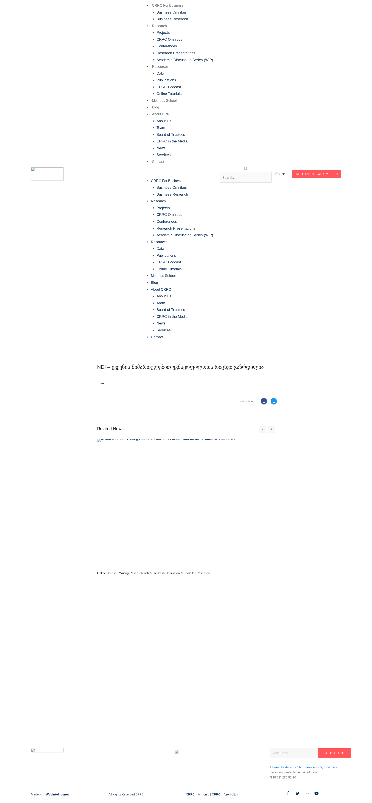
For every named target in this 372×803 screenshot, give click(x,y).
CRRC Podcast (169, 87)
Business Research (172, 19)
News (161, 148)
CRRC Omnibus (169, 39)
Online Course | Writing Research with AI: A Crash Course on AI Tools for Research (153, 573)
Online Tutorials (169, 94)
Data (160, 73)
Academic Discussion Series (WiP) (185, 60)
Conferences (167, 46)
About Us (164, 121)
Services (164, 155)
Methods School (164, 100)
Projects (163, 33)
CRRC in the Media (172, 141)
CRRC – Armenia (197, 794)
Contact (158, 162)
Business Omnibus (172, 12)
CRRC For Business (167, 5)
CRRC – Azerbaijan (225, 794)
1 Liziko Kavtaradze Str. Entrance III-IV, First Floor (304, 767)
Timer (101, 383)
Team (161, 128)
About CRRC (162, 114)
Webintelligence (58, 794)
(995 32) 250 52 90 (283, 777)
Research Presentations (176, 53)
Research (159, 26)
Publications (166, 80)
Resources (160, 66)
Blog (155, 107)
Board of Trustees (171, 135)
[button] (176, 174)
